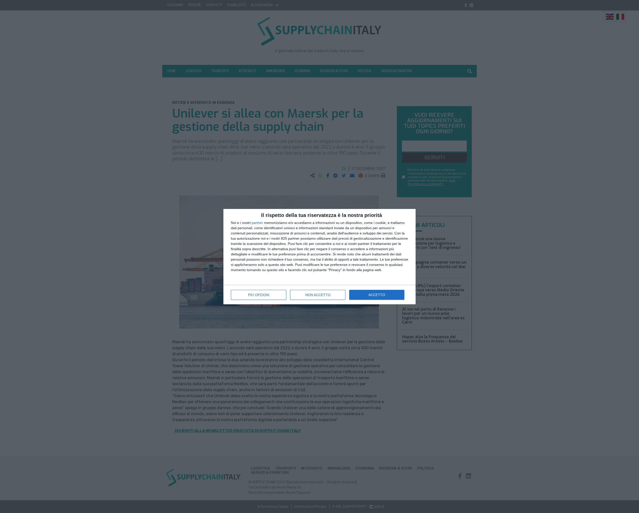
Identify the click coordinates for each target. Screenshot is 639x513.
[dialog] (319, 256)
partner (257, 222)
